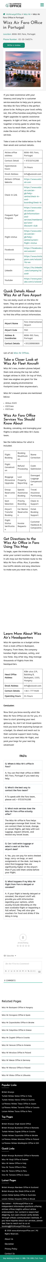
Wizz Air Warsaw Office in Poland (16, 1068)
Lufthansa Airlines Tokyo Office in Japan (19, 1104)
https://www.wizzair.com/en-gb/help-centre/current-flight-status (32, 237)
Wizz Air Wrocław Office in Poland (16, 1053)
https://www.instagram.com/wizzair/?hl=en (33, 259)
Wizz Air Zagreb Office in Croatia (16, 1038)
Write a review (13, 45)
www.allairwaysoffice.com (23, 1231)
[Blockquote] (22, 971)
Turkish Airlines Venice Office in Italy (17, 1096)
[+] (34, 971)
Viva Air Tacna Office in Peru (14, 1167)
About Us (9, 1239)
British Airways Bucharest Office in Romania (20, 1128)
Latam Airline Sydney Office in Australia (19, 1195)
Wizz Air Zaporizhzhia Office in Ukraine (18, 1022)
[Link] (28, 971)
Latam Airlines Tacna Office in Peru (17, 1111)
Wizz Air (27, 14)
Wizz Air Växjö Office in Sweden (15, 1159)
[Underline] (11, 971)
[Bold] (5, 971)
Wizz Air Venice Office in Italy (14, 1163)
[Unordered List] (20, 971)
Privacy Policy (11, 1249)
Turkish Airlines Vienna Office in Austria (18, 1100)
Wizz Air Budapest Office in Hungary (17, 1007)
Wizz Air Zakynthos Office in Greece (16, 1030)
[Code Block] (25, 971)
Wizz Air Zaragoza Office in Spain (16, 1015)
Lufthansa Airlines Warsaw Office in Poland (20, 1139)
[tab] (42, 5)
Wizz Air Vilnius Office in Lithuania (16, 1075)
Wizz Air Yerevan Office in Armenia (16, 1045)
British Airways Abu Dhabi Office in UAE (18, 1191)
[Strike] (14, 971)
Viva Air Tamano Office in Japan (15, 1175)
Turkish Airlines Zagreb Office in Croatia (18, 1131)
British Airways (8, 1092)
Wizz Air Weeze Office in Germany (16, 1060)
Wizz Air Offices (21, 353)
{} (31, 971)
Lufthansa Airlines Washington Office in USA (20, 1143)
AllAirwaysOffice (13, 14)
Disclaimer (9, 1244)
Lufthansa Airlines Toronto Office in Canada (20, 1107)
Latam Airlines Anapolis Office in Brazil (18, 1199)
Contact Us (10, 1254)
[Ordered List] (17, 971)
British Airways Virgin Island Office (16, 1124)
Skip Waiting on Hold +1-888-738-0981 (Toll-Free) (23, 1258)
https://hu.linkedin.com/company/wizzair (33, 270)
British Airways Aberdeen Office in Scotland (20, 1187)
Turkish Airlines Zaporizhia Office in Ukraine (20, 1135)
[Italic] (8, 971)
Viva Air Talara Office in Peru (14, 1171)
